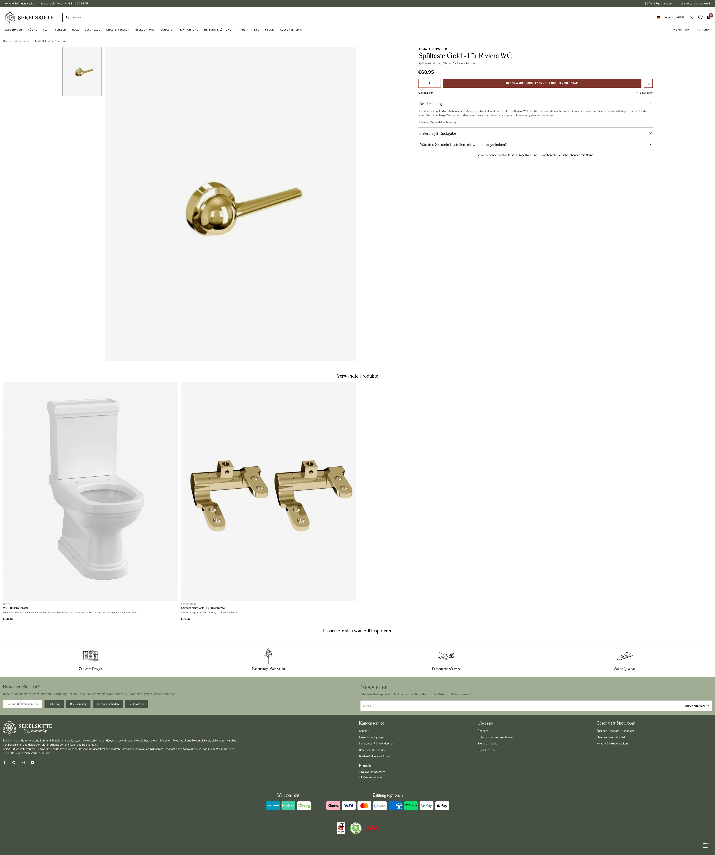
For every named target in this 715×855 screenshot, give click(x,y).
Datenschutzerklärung (372, 750)
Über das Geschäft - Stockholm (615, 730)
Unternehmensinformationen (495, 737)
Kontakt (364, 730)
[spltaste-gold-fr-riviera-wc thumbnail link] (82, 71)
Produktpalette (487, 750)
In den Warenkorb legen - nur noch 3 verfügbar (542, 83)
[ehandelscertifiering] (356, 828)
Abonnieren (695, 705)
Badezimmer (19, 41)
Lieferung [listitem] (54, 704)
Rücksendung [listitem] (78, 704)
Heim (6, 41)
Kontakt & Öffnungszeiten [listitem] (23, 704)
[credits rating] (372, 828)
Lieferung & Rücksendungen (376, 743)
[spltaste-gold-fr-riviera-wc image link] (230, 204)
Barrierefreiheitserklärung (374, 756)
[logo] (28, 17)
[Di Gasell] (341, 828)
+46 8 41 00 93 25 (76, 3)
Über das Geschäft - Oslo (611, 737)
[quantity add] (436, 83)
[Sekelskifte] (120, 728)
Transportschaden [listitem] (107, 704)
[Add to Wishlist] (648, 83)
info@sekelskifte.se (50, 3)
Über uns (483, 730)
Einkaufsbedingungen (372, 737)
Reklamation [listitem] (136, 704)
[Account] (691, 17)
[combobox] (358, 17)
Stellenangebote (487, 743)
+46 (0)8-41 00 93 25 (372, 772)
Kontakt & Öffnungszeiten (20, 3)
